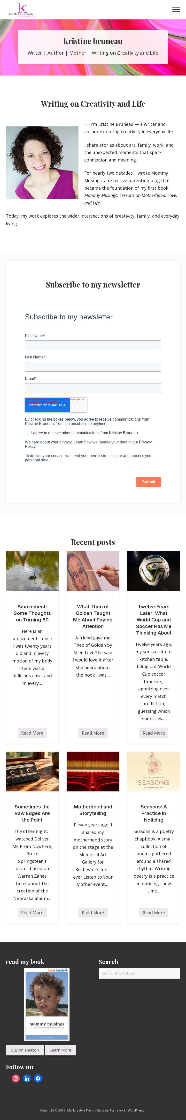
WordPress (136, 1110)
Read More (32, 734)
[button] (176, 9)
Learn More (60, 1050)
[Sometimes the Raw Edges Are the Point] (32, 771)
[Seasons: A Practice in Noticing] (153, 771)
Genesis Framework (111, 1110)
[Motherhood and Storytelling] (93, 771)
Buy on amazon (25, 1050)
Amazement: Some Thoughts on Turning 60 (32, 613)
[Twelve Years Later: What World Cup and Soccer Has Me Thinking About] (153, 571)
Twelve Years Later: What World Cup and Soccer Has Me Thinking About (153, 620)
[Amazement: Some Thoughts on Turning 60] (32, 571)
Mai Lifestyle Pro (79, 1110)
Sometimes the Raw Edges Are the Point (32, 813)
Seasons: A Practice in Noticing (154, 813)
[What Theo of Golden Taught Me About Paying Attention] (93, 571)
